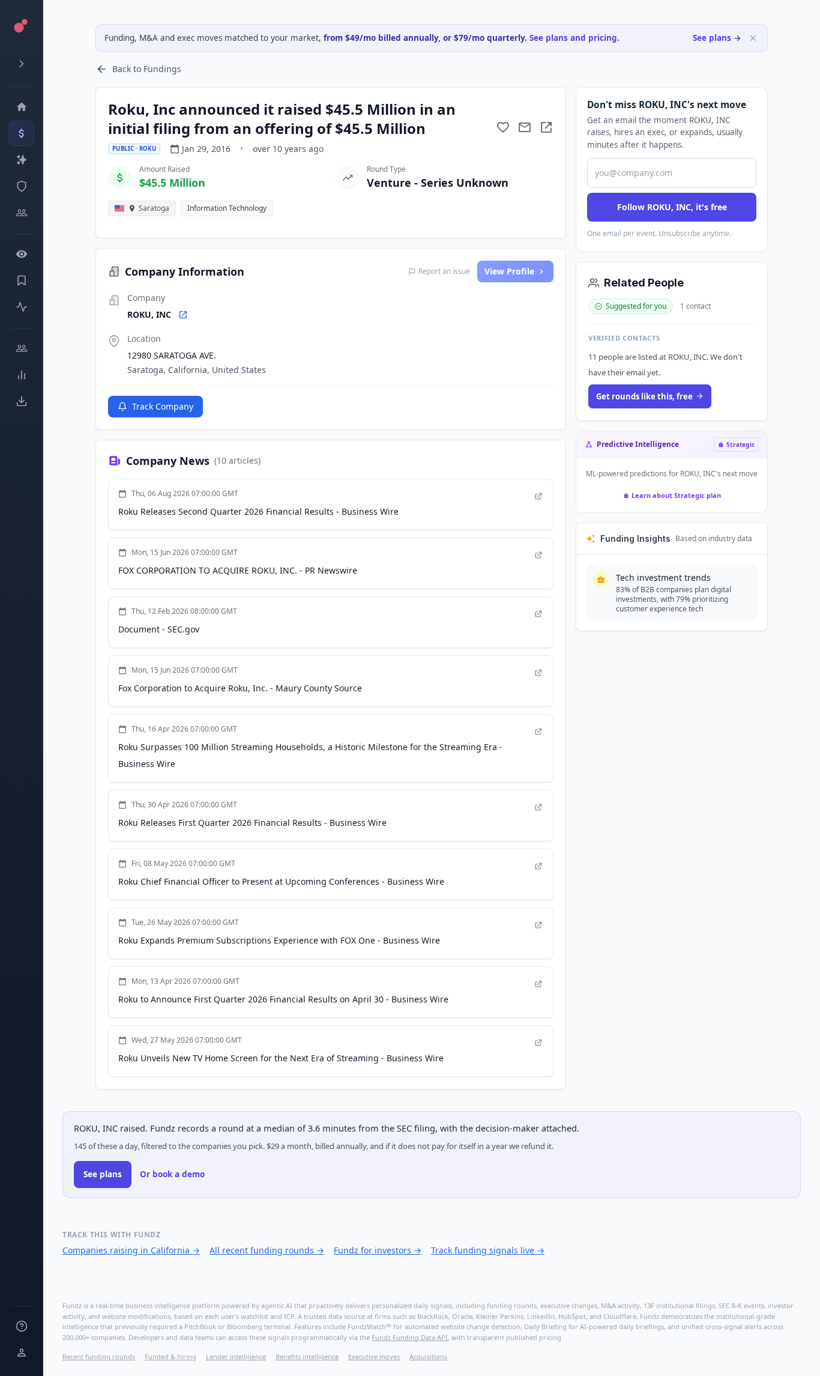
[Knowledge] (21, 1326)
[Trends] (21, 374)
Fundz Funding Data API (410, 1337)
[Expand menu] (21, 63)
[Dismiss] (753, 38)
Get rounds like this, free (644, 396)
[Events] (21, 133)
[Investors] (21, 212)
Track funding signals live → (487, 1250)
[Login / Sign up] (21, 1352)
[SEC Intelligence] (21, 186)
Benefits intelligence (307, 1356)
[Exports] (21, 401)
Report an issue (444, 271)
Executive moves (374, 1356)
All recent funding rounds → (267, 1250)
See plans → (717, 37)
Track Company (162, 406)
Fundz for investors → (377, 1250)
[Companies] (21, 159)
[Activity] (21, 307)
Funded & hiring (170, 1356)
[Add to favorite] (503, 127)
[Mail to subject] (524, 127)
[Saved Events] (21, 280)
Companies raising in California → (131, 1250)
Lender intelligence (236, 1356)
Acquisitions (428, 1356)
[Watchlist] (21, 254)
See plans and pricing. (574, 37)
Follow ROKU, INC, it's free (672, 207)
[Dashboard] (21, 107)
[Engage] (21, 348)
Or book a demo (172, 1174)
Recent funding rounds (98, 1356)
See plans (102, 1174)
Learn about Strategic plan (676, 495)
